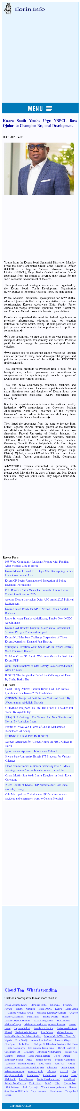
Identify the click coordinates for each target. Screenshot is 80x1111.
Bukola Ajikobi (35, 1071)
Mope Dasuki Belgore (39, 1055)
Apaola (71, 1063)
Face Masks (33, 1016)
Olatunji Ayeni (68, 1067)
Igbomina (54, 1004)
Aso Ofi (64, 1071)
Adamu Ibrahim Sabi (41, 1040)
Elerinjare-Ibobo (39, 1004)
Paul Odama (47, 1032)
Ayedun (64, 1075)
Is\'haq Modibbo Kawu (16, 1004)
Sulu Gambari (63, 1020)
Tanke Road (24, 1043)
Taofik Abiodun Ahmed (48, 1079)
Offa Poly (51, 1071)
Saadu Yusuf (33, 1075)
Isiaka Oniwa (45, 1008)
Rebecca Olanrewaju (14, 1071)
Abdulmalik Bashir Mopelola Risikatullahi (44, 1024)
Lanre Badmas (26, 1079)
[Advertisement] (40, 54)
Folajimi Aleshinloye (65, 1059)
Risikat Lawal (49, 1075)
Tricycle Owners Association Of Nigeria (24, 1067)
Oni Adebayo (12, 1087)
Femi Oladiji (21, 1040)
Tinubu (19, 1008)
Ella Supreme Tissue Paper (41, 1047)
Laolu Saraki (71, 1008)
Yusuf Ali (59, 1063)
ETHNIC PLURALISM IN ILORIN (26, 736)
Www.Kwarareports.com (53, 1087)
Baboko (21, 1055)
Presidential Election (43, 1028)
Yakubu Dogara (50, 1016)
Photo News (35, 1083)
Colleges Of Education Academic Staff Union (56, 1043)
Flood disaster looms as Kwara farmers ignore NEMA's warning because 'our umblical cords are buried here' (37, 768)
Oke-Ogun (10, 1043)
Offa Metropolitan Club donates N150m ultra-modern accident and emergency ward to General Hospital (36, 796)
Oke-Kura (52, 1067)
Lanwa (58, 1008)
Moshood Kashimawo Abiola (51, 1012)
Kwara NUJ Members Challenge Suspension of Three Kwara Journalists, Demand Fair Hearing (36, 639)
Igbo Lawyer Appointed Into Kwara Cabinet (31, 751)
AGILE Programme (43, 1020)
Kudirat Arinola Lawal (26, 1032)
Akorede (10, 1063)
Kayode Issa (70, 1083)
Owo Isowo (56, 1090)
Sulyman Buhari (22, 1028)
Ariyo (29, 1059)
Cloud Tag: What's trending (31, 990)
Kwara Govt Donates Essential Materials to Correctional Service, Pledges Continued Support (37, 630)
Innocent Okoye (63, 1040)
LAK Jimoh (45, 1063)
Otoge (57, 1055)
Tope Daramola (38, 1090)
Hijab (57, 1083)
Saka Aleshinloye (16, 1047)
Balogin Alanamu (26, 1063)
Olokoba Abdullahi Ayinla (20, 1012)
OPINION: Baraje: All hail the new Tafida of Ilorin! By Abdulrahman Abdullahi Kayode (37, 700)
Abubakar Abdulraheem (49, 1051)
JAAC (48, 1083)
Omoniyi (30, 1008)
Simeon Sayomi (43, 1059)
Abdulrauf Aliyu (13, 1024)
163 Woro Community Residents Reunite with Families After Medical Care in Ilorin (37, 564)
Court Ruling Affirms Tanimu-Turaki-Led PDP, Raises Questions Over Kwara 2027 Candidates (37, 691)
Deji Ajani (29, 1051)
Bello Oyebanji (30, 1087)
